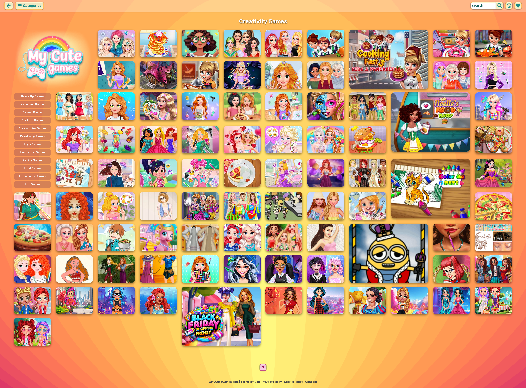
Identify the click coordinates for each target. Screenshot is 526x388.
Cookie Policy (293, 382)
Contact (311, 382)
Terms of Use (250, 382)
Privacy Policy (272, 382)
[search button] (499, 5)
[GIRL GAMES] (53, 59)
